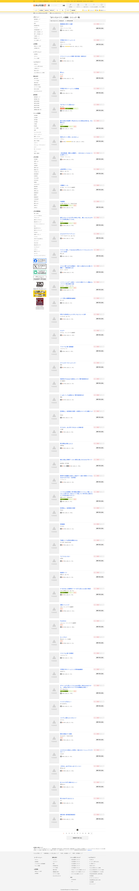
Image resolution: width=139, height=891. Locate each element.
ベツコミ (36, 236)
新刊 (97, 10)
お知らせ (36, 64)
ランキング (92, 10)
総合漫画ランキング (76, 859)
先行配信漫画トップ (38, 29)
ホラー (35, 147)
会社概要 (92, 881)
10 (88, 833)
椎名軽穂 (36, 186)
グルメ (35, 151)
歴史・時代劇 (36, 140)
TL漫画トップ (36, 36)
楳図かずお (36, 169)
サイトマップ (92, 883)
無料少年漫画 (36, 107)
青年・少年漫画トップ (38, 34)
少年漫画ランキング (76, 867)
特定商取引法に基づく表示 (95, 879)
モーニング (36, 240)
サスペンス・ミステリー (39, 138)
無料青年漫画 (36, 105)
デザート (36, 249)
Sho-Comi (36, 242)
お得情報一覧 (36, 48)
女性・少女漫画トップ (38, 31)
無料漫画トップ (37, 19)
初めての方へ (36, 70)
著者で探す (36, 82)
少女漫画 (36, 117)
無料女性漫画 (36, 101)
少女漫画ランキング (76, 863)
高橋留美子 (36, 197)
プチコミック (36, 217)
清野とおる (36, 190)
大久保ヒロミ (36, 171)
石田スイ (36, 163)
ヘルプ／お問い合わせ (38, 66)
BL (62, 10)
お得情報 (36, 873)
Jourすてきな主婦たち (38, 238)
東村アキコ (36, 201)
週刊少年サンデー (37, 244)
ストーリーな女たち (38, 215)
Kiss (35, 226)
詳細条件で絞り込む (77, 837)
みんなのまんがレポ (38, 91)
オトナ (68, 10)
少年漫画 (36, 121)
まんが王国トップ (38, 853)
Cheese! (35, 232)
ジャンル (85, 10)
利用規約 (92, 875)
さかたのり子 (36, 184)
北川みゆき (36, 180)
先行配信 (41, 10)
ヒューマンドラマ (37, 132)
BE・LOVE (36, 213)
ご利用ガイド (36, 68)
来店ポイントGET (37, 46)
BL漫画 (35, 126)
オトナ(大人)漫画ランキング (77, 873)
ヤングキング (36, 247)
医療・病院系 (36, 153)
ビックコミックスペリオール (39, 255)
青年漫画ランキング (76, 865)
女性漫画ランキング (76, 861)
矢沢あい (36, 207)
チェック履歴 (36, 58)
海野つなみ (36, 167)
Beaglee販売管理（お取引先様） (96, 873)
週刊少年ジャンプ (37, 221)
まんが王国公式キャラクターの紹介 (97, 869)
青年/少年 (52, 10)
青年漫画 (36, 119)
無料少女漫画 (36, 103)
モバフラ (36, 253)
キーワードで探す (37, 86)
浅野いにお (36, 161)
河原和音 (36, 176)
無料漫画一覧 (36, 99)
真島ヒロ (36, 205)
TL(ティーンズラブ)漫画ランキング (79, 869)
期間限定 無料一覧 (37, 109)
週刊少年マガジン (37, 228)
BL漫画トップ (36, 38)
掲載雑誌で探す (37, 84)
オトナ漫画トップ (37, 40)
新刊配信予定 (36, 25)
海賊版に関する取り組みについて (39, 288)
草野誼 (35, 182)
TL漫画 (35, 123)
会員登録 (36, 54)
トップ (36, 10)
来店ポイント (103, 10)
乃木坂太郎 (36, 199)
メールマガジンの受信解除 (40, 863)
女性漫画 (36, 115)
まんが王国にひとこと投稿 (39, 72)
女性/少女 (47, 10)
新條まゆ (36, 188)
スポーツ (36, 142)
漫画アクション (37, 251)
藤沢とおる (36, 203)
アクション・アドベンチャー (39, 144)
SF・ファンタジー (37, 149)
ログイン (36, 56)
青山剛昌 (36, 159)
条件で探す (36, 78)
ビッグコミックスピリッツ (39, 223)
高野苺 (35, 194)
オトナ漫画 (36, 128)
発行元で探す (36, 89)
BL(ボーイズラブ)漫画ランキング (78, 871)
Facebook (74, 879)
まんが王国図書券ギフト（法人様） (97, 871)
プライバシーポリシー (94, 877)
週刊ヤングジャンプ (38, 230)
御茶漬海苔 (36, 173)
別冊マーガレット (37, 234)
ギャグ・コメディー (38, 134)
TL (57, 10)
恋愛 (35, 130)
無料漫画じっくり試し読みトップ (51, 853)
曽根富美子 (36, 192)
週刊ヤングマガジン (38, 219)
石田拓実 (36, 165)
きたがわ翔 (36, 178)
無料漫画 (73, 10)
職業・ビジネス (37, 136)
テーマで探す (36, 80)
